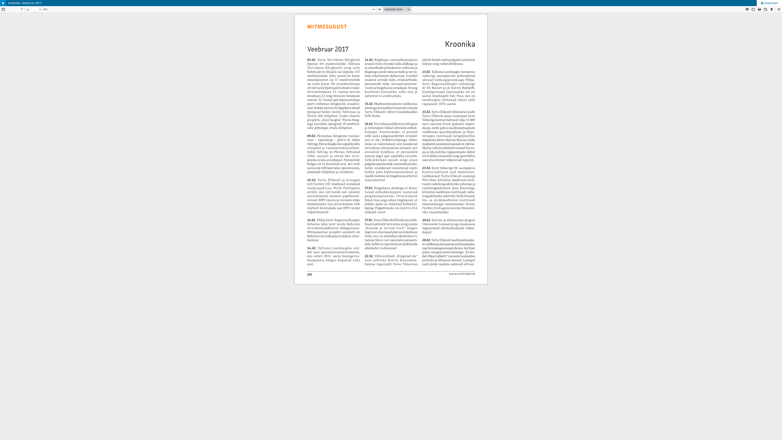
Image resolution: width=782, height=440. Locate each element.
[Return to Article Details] (3, 3)
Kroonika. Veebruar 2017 (25, 3)
